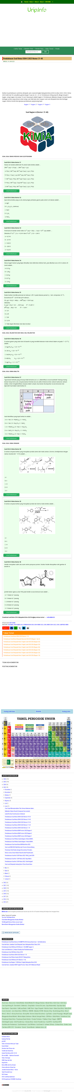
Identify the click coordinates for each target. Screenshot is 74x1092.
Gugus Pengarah (39, 1008)
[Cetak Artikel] (28, 628)
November (7, 792)
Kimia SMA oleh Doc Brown (9, 1065)
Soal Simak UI (40, 1024)
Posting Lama (66, 711)
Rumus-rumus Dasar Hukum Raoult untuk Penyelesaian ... (19, 852)
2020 (4, 888)
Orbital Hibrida (56, 1016)
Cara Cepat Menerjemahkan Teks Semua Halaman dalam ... (20, 808)
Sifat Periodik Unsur (19, 1022)
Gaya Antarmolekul (51, 1005)
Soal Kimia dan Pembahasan (9, 1024)
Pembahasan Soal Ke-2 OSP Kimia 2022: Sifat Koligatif (19, 861)
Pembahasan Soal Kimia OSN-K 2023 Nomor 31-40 (18, 819)
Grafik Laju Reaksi (22, 1008)
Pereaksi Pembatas (37, 1019)
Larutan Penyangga (58, 1013)
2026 (4, 779)
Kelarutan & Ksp (48, 1011)
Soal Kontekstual (22, 1024)
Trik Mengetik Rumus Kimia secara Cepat (12, 922)
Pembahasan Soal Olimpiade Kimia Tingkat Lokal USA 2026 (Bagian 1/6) (22, 655)
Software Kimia (59, 1024)
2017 (4, 896)
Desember (7, 789)
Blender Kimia (49, 1003)
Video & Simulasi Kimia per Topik (10, 1043)
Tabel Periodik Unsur (7, 1072)
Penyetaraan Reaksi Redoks (23, 1019)
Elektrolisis (24, 1005)
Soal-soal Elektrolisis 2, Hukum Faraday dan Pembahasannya (17, 949)
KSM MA (31, 1011)
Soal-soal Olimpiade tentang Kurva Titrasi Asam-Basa (18, 864)
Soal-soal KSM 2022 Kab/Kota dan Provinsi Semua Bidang (19, 847)
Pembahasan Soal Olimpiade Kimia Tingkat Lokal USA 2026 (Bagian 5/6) (22, 644)
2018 (4, 893)
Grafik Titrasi (31, 1008)
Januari (7, 879)
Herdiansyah (47, 1091)
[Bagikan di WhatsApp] (16, 628)
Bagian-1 (26, 104)
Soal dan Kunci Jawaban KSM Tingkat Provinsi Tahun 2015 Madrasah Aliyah (21, 965)
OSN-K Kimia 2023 (18, 624)
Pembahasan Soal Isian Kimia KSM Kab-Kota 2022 (17, 844)
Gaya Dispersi (5, 1008)
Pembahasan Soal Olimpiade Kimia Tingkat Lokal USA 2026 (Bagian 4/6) (22, 647)
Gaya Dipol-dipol (61, 1005)
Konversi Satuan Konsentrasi (37, 1013)
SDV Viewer (5, 1074)
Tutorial (24, 1027)
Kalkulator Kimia (28, 49)
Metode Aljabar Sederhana (24, 1016)
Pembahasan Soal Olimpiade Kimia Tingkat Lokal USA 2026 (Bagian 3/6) (22, 650)
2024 (4, 784)
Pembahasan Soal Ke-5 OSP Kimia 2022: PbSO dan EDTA (19, 855)
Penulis (58, 49)
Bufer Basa (63, 1003)
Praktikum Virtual (47, 1019)
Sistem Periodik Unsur (39, 1022)
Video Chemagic (6, 1058)
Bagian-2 (33, 104)
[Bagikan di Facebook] (11, 628)
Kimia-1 (67, 1011)
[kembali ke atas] (72, 1089)
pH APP (4, 1041)
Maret (6, 873)
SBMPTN (59, 1019)
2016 (4, 899)
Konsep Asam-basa (17, 1013)
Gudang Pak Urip (6, 1039)
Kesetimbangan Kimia (58, 1011)
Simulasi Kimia (39, 49)
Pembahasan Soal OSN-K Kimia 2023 (33, 624)
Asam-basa (5, 1003)
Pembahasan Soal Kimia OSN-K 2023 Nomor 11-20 (18, 825)
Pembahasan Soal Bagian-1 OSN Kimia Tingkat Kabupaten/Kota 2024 (19, 962)
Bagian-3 (40, 104)
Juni (6, 806)
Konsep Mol (26, 1013)
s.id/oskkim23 (51, 617)
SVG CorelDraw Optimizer (8, 1076)
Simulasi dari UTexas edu (8, 1048)
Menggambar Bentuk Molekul (9, 1016)
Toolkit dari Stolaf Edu (7, 1050)
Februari (7, 876)
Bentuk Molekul (20, 1003)
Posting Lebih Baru (9, 711)
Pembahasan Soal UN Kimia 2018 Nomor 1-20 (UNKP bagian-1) (18, 947)
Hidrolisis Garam (48, 1008)
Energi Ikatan (31, 1005)
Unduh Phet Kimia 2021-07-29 (9, 1053)
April (6, 870)
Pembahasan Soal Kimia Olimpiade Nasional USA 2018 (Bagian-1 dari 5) (22, 639)
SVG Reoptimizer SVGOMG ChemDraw (11, 1079)
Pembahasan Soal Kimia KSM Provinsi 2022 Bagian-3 (18, 830)
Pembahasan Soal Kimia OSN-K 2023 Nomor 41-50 (18, 816)
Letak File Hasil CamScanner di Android (15, 814)
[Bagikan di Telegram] (24, 628)
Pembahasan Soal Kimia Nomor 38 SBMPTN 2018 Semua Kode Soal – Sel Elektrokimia (24, 942)
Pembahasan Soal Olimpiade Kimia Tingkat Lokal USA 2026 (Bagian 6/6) (22, 641)
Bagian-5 (47, 104)
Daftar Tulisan (18, 49)
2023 (4, 787)
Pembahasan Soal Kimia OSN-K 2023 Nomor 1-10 (16, 636)
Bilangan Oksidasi (40, 1003)
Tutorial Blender (31, 1027)
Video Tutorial (49, 49)
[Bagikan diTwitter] (20, 628)
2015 (4, 902)
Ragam (54, 1019)
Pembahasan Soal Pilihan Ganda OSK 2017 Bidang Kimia (16, 957)
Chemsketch (17, 1005)
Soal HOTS (49, 1022)
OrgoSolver (4, 1062)
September (8, 798)
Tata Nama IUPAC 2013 (8, 1027)
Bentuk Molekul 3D (30, 1003)
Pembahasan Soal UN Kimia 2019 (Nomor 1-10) (14, 959)
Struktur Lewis (67, 1024)
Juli (6, 803)
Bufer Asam (57, 1003)
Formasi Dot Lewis (40, 1005)
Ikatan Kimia (68, 1008)
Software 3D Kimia (49, 1024)
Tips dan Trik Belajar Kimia (8, 917)
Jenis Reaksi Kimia (16, 1011)
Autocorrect (12, 1003)
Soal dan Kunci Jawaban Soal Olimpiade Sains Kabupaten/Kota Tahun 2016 (21, 944)
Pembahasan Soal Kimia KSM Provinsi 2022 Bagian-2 (18, 833)
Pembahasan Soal (65, 1016)
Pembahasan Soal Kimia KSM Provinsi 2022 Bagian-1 (18, 836)
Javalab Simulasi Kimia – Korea (10, 1069)
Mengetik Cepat (68, 1013)
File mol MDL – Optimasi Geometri (10, 1055)
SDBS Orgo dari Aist (7, 1060)
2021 (4, 885)
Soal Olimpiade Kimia (62, 624)
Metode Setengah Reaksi (38, 1016)
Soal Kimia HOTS (57, 1022)
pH (45, 1027)
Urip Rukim (12, 623)
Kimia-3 (9, 1013)
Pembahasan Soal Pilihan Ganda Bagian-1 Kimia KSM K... (19, 841)
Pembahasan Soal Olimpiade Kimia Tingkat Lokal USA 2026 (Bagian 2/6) (22, 652)
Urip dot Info (27, 1091)
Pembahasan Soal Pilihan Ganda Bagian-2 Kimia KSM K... (19, 839)
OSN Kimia (10, 624)
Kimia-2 (4, 1013)
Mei (6, 868)
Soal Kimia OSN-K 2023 (50, 624)
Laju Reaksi (49, 1013)
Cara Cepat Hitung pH (7, 1005)
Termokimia (18, 1027)
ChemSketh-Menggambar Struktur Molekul (12, 919)
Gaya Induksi (13, 1008)
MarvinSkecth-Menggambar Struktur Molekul (13, 924)
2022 (4, 882)
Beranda (38, 711)
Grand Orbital (5, 1046)
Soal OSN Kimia (31, 1024)
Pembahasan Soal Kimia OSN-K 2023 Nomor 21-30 (18, 822)
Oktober (7, 795)
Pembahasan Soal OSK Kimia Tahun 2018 (12, 952)
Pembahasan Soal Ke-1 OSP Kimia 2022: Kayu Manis (18, 858)
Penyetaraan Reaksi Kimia (8, 1019)
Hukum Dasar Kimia (59, 1008)
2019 (4, 891)
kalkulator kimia (40, 1027)
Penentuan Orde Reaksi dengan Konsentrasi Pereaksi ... (19, 850)
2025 (4, 781)
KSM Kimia (25, 1011)
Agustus (7, 800)
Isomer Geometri (6, 1011)
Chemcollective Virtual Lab (8, 1067)
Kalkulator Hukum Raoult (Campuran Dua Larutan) (17, 811)
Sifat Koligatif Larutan (7, 1022)
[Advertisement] (39, 32)
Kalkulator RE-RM (38, 1011)
